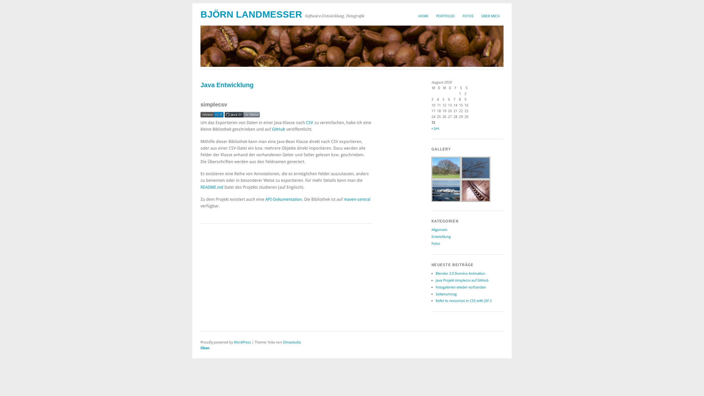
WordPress (242, 342)
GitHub (278, 129)
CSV (309, 122)
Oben (205, 348)
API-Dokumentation (283, 199)
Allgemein (439, 230)
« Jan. (435, 128)
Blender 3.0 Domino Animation (460, 273)
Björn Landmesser (251, 14)
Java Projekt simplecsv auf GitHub (462, 280)
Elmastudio (292, 342)
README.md (211, 187)
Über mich (490, 16)
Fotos (468, 16)
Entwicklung (441, 237)
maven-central (357, 199)
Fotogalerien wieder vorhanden (461, 287)
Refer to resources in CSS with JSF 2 (464, 301)
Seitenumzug (446, 294)
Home (423, 16)
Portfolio (445, 16)
